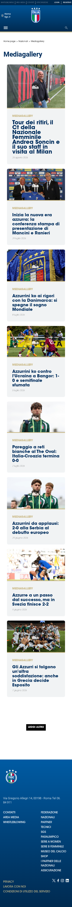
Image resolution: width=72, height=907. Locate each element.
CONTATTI (9, 812)
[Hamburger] (6, 28)
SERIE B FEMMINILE (52, 847)
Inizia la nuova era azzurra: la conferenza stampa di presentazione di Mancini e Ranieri (36, 224)
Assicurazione (42, 2)
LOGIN (56, 2)
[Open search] (66, 27)
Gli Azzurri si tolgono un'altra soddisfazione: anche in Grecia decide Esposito (35, 676)
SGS (43, 832)
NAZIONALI (48, 817)
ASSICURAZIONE (51, 870)
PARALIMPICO (50, 837)
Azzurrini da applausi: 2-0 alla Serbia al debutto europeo (35, 528)
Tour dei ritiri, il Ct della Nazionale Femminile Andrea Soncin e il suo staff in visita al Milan (36, 137)
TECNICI (46, 827)
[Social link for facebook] (58, 889)
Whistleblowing (7, 2)
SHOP (44, 856)
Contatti (30, 2)
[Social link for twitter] (54, 889)
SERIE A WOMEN (51, 842)
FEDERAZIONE (49, 812)
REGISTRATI (67, 2)
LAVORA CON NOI (14, 887)
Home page (9, 41)
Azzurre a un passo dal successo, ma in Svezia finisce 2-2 (33, 600)
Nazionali (23, 41)
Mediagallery (22, 116)
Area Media (20, 2)
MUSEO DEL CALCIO (53, 851)
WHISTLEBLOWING (14, 822)
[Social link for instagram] (62, 889)
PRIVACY (8, 882)
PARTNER (46, 822)
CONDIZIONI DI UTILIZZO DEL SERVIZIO (26, 891)
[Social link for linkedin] (67, 889)
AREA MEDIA (11, 817)
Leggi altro (36, 727)
